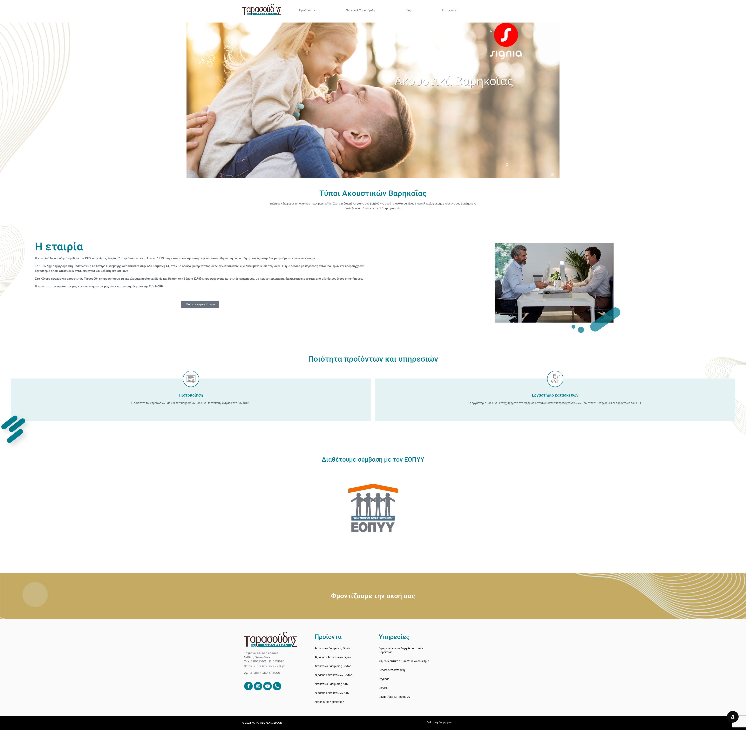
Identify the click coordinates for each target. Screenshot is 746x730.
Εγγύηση (384, 678)
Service (383, 687)
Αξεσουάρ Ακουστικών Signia (333, 657)
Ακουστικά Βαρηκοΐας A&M (332, 684)
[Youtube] (267, 686)
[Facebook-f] (248, 686)
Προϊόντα (305, 10)
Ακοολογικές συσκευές (329, 701)
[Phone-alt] (277, 686)
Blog (408, 10)
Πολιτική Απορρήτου (439, 722)
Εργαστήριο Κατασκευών (394, 696)
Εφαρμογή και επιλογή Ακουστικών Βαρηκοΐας (401, 650)
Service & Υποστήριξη (360, 10)
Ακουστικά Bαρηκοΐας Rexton (333, 666)
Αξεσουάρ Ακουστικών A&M (332, 692)
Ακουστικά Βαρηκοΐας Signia (332, 648)
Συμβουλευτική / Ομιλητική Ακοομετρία (404, 661)
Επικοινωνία (450, 10)
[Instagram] (258, 686)
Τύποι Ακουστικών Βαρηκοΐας (373, 193)
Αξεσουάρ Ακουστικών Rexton (333, 675)
